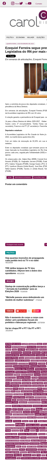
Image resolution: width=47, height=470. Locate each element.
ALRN (10, 177)
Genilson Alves (15, 383)
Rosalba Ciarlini (12, 437)
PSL (21, 430)
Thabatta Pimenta (34, 452)
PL (36, 421)
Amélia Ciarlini (41, 347)
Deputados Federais (38, 366)
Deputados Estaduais (23, 177)
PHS (31, 421)
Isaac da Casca (26, 391)
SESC (19, 446)
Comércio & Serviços (22, 360)
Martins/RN (23, 402)
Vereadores (10, 458)
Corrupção (33, 364)
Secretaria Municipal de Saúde (17, 443)
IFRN (40, 389)
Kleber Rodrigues (40, 397)
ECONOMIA (20, 37)
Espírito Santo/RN (27, 375)
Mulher (39, 409)
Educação (10, 372)
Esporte (37, 375)
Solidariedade (31, 449)
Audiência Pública (32, 349)
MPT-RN (27, 409)
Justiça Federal (19, 397)
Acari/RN (24, 344)
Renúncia (42, 434)
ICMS (15, 389)
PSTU (32, 430)
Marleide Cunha (12, 402)
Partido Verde (32, 417)
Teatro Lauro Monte (12, 452)
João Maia (28, 394)
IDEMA (21, 389)
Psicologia (15, 430)
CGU (37, 358)
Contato (39, 4)
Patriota (40, 417)
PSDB (8, 430)
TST (43, 455)
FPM (33, 380)
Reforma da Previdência (28, 434)
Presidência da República (35, 428)
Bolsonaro (27, 352)
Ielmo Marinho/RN (30, 389)
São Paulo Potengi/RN (39, 440)
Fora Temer (26, 380)
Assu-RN (21, 350)
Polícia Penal (10, 425)
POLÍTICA (10, 37)
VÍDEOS (10, 311)
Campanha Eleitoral (27, 355)
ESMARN (17, 375)
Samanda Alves (33, 437)
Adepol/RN (32, 344)
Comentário (9, 360)
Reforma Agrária (11, 434)
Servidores (10, 446)
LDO (14, 400)
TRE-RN (17, 455)
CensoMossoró (29, 358)
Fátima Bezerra (23, 377)
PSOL (27, 430)
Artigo (14, 349)
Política (20, 424)
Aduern (39, 344)
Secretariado (34, 443)
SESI (24, 446)
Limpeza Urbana (34, 400)
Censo (21, 358)
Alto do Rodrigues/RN (19, 347)
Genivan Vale (26, 383)
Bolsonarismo (16, 352)
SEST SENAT (32, 446)
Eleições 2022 (39, 177)
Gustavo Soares (25, 386)
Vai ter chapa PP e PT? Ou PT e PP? (23, 328)
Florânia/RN (17, 380)
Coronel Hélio (23, 363)
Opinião (26, 412)
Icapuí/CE (9, 389)
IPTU (13, 391)
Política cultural (32, 425)
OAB (7, 412)
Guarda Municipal (12, 386)
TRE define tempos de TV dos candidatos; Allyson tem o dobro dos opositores (23, 270)
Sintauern (15, 449)
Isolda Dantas (38, 391)
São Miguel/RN (25, 440)
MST (32, 409)
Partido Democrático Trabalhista (23, 414)
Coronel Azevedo (11, 363)
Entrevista (9, 375)
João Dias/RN (18, 394)
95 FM (8, 344)
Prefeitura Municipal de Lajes (15, 428)
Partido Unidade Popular (18, 417)
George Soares (37, 383)
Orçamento (35, 412)
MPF (14, 409)
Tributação (27, 455)
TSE (38, 455)
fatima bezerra (10, 377)
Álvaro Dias (31, 347)
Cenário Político (11, 358)
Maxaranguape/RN (34, 402)
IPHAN (8, 391)
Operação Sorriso (16, 412)
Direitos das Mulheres (24, 369)
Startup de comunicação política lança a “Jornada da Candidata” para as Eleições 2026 (25, 289)
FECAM (34, 377)
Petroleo (25, 421)
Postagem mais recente (15, 244)
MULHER (30, 37)
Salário (23, 437)
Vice (18, 458)
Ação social (16, 344)
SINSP (8, 449)
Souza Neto (42, 449)
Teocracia (23, 452)
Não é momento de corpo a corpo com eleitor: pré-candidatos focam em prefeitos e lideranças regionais (24, 320)
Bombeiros (36, 352)
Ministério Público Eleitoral (22, 406)
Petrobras (17, 421)
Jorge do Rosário (40, 394)
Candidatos (40, 355)
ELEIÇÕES (41, 37)
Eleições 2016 (21, 372)
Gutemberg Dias (38, 386)
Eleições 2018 (33, 372)
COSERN (42, 363)
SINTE (22, 449)
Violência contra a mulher (31, 458)
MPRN (20, 409)
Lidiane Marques (22, 400)
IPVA (18, 391)
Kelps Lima (30, 397)
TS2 (34, 455)
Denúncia (9, 366)
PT (37, 430)
